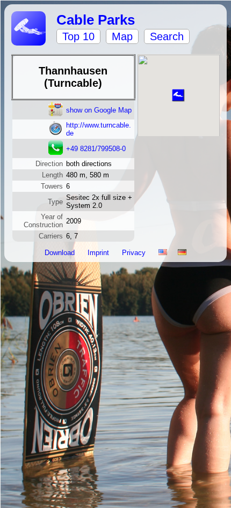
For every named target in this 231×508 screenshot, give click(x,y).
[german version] (182, 253)
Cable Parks (95, 20)
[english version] (162, 253)
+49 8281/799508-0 (96, 149)
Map (122, 36)
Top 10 (78, 36)
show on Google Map (99, 110)
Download (61, 253)
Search (167, 36)
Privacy (135, 253)
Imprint (99, 253)
